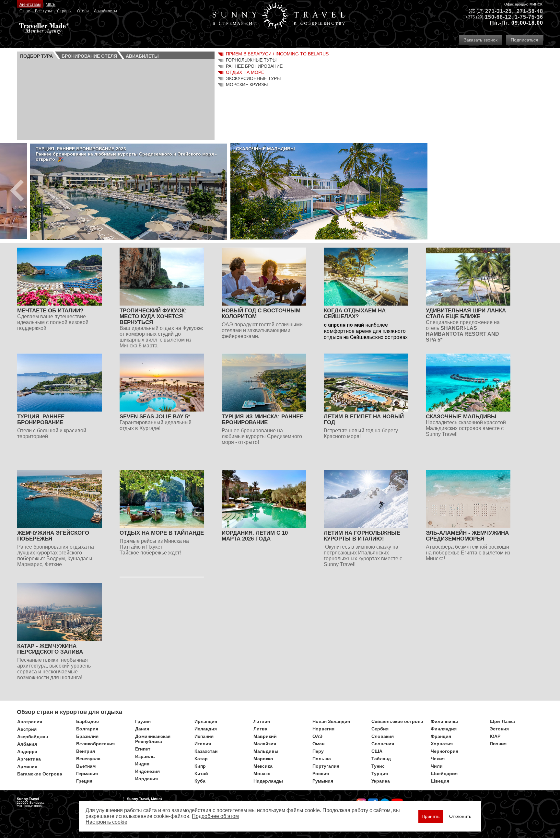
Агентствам (30, 4)
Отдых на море (245, 72)
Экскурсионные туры (253, 78)
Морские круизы (247, 84)
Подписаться (524, 39)
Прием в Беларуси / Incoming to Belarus (277, 54)
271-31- (495, 11)
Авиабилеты (105, 11)
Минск (536, 4)
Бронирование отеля (89, 56)
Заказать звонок (480, 39)
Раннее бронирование (254, 66)
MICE (50, 4)
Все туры (43, 11)
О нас (24, 11)
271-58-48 (530, 11)
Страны (64, 11)
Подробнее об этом (215, 816)
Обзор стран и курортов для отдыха (69, 712)
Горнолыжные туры (251, 60)
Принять (430, 816)
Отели (83, 11)
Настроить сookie (106, 822)
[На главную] (279, 16)
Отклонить (460, 816)
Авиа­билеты (142, 56)
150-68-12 (498, 17)
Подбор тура (36, 56)
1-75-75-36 (529, 17)
